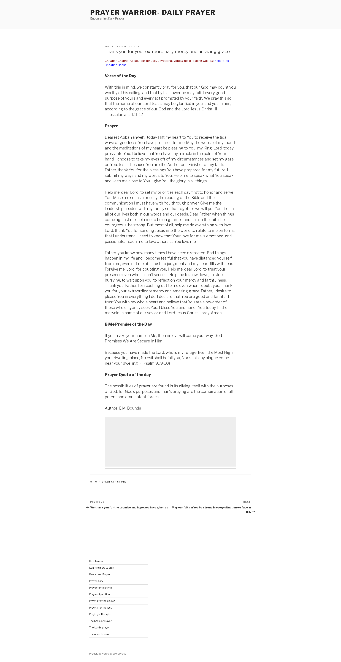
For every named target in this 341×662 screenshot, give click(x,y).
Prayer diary (96, 580)
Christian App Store (111, 482)
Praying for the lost (100, 607)
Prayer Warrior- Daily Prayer (153, 12)
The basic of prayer (100, 620)
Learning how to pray (101, 567)
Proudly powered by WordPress (107, 653)
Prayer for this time (100, 587)
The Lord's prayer (99, 627)
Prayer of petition (99, 594)
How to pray (96, 561)
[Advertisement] (170, 442)
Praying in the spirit (100, 614)
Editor (134, 46)
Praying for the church (102, 600)
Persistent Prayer (99, 574)
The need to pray (99, 634)
